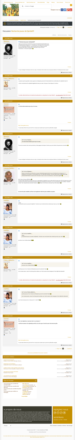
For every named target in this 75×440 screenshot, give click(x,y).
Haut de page (69, 425)
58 (70, 436)
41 (48, 436)
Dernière (69, 27)
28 (32, 436)
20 (22, 436)
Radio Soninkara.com (31, 2)
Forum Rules (24, 396)
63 (34, 437)
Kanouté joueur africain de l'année (11, 371)
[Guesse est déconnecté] (9, 110)
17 (19, 436)
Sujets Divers (23, 20)
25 (29, 436)
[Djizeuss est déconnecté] (8, 49)
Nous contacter (53, 425)
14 (15, 436)
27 (31, 436)
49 (58, 436)
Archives (64, 425)
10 (10, 436)
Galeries (53, 2)
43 (51, 436)
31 (36, 436)
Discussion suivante (43, 352)
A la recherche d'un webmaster (10, 375)
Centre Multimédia (41, 2)
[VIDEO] (24, 387)
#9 (70, 285)
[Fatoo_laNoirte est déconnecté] (6, 84)
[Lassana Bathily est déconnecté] (9, 176)
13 (14, 436)
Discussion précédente (33, 352)
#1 (70, 38)
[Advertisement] (45, 14)
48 (57, 436)
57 (68, 436)
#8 (70, 257)
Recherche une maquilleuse (9, 363)
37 (43, 436)
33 (38, 436)
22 (25, 436)
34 (40, 436)
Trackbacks (25, 391)
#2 (70, 75)
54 (65, 436)
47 (56, 436)
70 (43, 437)
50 (60, 436)
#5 (70, 165)
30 (35, 436)
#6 (70, 197)
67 (39, 437)
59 (71, 436)
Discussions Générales (14, 20)
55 (66, 436)
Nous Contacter (60, 2)
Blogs (48, 2)
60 (30, 437)
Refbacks (24, 394)
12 (12, 436)
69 (41, 437)
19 (21, 436)
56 (67, 436)
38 (45, 436)
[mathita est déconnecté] (8, 208)
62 (33, 437)
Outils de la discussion (62, 35)
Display (69, 35)
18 (20, 436)
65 (36, 437)
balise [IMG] (26, 386)
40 (47, 436)
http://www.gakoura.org (23, 125)
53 (63, 436)
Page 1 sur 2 (59, 27)
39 (46, 436)
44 (52, 436)
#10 (70, 315)
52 (62, 436)
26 (30, 436)
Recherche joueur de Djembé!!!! (22, 31)
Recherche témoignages (9, 359)
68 (40, 437)
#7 (70, 227)
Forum (5, 20)
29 (33, 436)
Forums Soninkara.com (19, 2)
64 (35, 437)
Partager (69, 66)
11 (11, 436)
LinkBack (54, 35)
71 (44, 437)
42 (50, 436)
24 (27, 436)
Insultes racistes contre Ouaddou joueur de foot (14, 367)
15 (16, 436)
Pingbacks (24, 393)
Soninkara (59, 425)
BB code (24, 383)
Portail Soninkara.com (8, 2)
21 (24, 436)
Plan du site (67, 2)
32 (37, 436)
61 (31, 437)
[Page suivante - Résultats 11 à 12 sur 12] (66, 27)
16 (17, 436)
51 (61, 436)
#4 (70, 133)
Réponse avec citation (66, 72)
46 (55, 436)
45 (53, 436)
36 (42, 436)
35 (41, 436)
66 (38, 437)
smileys (26, 385)
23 (26, 436)
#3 (70, 101)
